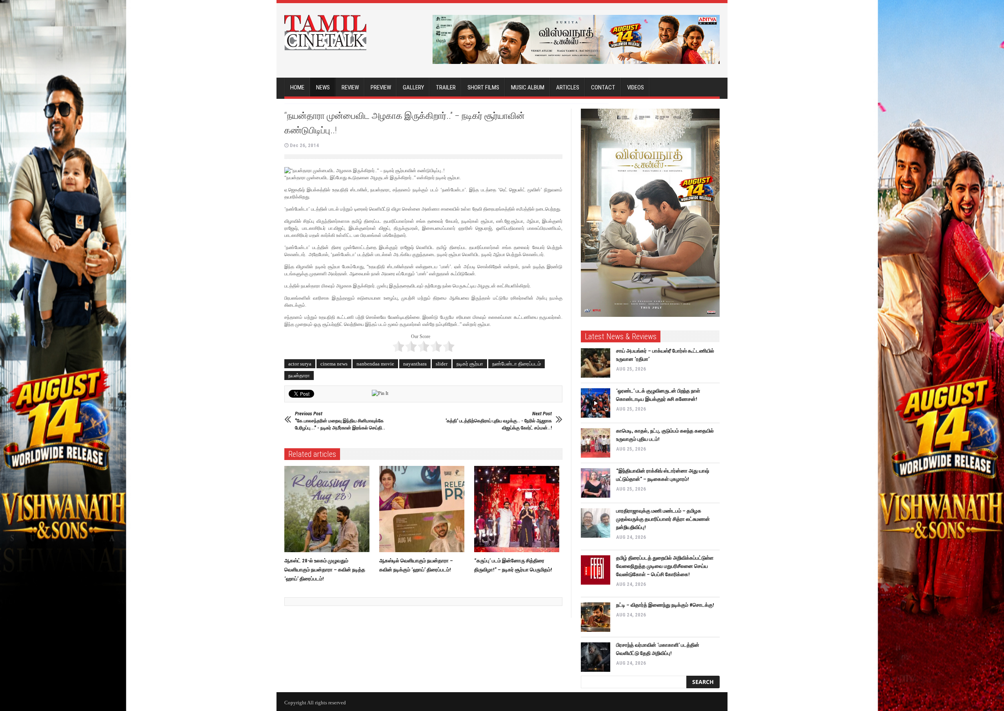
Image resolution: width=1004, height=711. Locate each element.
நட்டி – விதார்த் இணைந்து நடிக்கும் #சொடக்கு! (665, 605)
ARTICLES (567, 87)
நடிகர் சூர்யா (470, 364)
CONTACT (603, 87)
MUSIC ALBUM (527, 87)
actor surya (299, 364)
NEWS (323, 87)
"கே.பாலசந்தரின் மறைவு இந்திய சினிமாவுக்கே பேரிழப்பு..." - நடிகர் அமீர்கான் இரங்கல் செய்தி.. (340, 421)
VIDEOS (635, 87)
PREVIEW (381, 87)
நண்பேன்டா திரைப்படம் (516, 364)
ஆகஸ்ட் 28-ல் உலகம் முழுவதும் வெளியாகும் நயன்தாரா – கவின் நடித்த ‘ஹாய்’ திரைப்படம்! (324, 570)
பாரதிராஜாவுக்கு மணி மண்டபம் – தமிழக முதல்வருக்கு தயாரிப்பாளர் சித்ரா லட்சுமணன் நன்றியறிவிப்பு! (663, 519)
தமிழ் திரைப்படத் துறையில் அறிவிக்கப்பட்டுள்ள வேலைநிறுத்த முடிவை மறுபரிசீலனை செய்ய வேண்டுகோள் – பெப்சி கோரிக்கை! (664, 566)
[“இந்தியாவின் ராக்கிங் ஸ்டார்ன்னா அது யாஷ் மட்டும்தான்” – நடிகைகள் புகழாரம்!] (595, 483)
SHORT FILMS (483, 87)
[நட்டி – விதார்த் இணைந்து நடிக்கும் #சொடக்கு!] (595, 617)
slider (441, 364)
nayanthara (415, 364)
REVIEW (350, 87)
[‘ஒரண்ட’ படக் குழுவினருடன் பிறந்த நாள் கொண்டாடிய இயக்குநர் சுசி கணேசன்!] (595, 403)
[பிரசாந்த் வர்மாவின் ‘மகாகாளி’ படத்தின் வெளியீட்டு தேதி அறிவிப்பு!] (595, 657)
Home (297, 87)
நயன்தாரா (299, 375)
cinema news (333, 364)
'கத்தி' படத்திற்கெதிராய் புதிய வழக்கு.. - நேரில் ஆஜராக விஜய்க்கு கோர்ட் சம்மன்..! (499, 421)
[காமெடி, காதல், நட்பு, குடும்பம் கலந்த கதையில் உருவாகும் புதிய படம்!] (595, 443)
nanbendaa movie (375, 364)
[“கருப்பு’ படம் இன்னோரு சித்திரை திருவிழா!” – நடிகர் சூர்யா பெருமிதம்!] (518, 509)
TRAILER (446, 87)
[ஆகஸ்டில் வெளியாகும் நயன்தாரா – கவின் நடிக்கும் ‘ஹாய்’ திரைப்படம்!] (423, 509)
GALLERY (413, 87)
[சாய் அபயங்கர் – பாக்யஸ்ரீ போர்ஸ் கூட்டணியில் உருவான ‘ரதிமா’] (595, 363)
